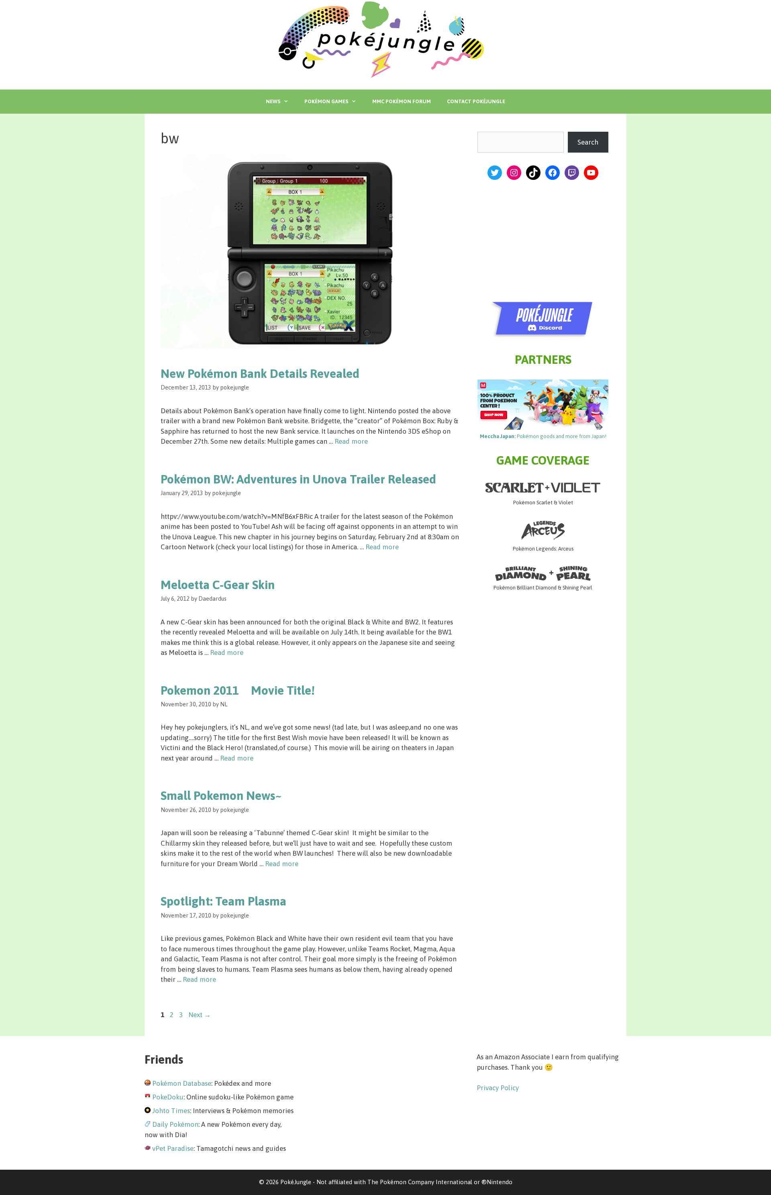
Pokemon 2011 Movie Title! (238, 690)
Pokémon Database (181, 1083)
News (273, 101)
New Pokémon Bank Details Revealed (260, 373)
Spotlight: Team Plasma (223, 901)
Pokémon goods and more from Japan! (543, 436)
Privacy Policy (498, 1088)
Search (587, 142)
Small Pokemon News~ (221, 795)
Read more (351, 441)
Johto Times (171, 1111)
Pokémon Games (326, 101)
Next (199, 1015)
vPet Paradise (173, 1148)
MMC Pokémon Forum (401, 101)
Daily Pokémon (175, 1124)
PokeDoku (168, 1097)
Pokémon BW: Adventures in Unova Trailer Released (298, 479)
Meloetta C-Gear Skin (218, 584)
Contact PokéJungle (476, 101)
